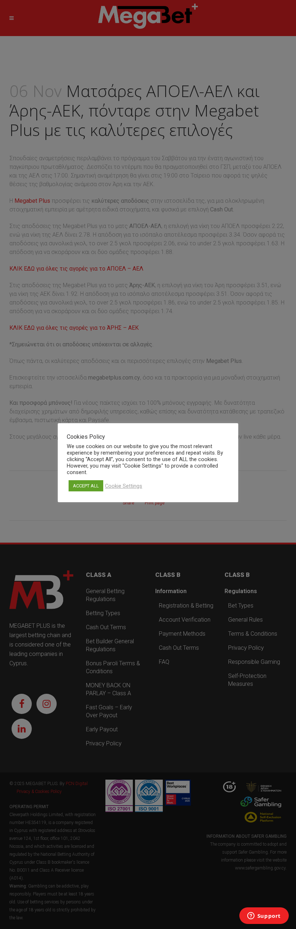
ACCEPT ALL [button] (86, 485)
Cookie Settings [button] (123, 486)
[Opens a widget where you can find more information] (264, 916)
